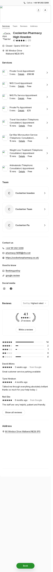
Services (6, 26)
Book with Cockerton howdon (25, 193)
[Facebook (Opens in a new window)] (11, 288)
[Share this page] (38, 10)
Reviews (23, 26)
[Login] (45, 10)
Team (15, 26)
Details (21, 74)
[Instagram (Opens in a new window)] (4, 288)
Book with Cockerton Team (25, 209)
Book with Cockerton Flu (25, 225)
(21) (29, 40)
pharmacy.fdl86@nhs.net (18, 253)
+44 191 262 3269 (41, 3)
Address (34, 26)
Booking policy (13, 270)
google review (13, 275)
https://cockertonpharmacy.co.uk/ (22, 257)
